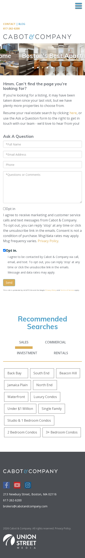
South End (41, 373)
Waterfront (16, 396)
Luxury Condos (45, 396)
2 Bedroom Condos (22, 432)
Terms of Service (67, 290)
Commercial (55, 342)
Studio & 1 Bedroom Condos (29, 420)
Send (9, 282)
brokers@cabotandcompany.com (25, 506)
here (73, 113)
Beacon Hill (68, 373)
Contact (9, 24)
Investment (27, 353)
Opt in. (11, 250)
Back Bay (14, 373)
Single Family (52, 408)
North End (44, 385)
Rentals (61, 353)
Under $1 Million (20, 408)
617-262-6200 (11, 28)
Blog (22, 24)
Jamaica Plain (17, 385)
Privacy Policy (48, 241)
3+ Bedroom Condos (62, 432)
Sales (23, 342)
